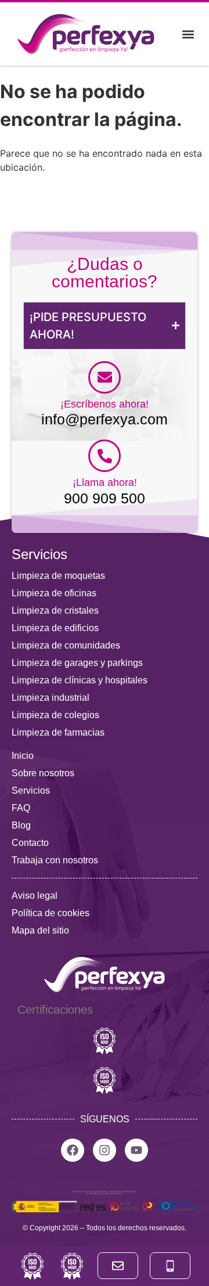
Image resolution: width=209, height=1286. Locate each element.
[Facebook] (72, 1150)
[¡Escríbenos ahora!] (104, 377)
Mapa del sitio (40, 930)
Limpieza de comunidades (66, 645)
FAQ (21, 808)
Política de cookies (50, 913)
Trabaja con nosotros (55, 860)
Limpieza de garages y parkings (77, 663)
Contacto (30, 843)
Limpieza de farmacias (58, 732)
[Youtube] (136, 1150)
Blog (21, 825)
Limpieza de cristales (55, 610)
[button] (187, 34)
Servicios (31, 790)
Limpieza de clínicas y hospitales (79, 680)
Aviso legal (34, 895)
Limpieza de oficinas (54, 593)
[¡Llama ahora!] (104, 456)
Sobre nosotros (43, 773)
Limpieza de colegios (55, 715)
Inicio (23, 756)
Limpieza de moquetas (58, 576)
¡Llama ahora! (105, 482)
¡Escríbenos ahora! (104, 404)
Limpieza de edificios (55, 628)
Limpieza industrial (50, 698)
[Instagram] (104, 1150)
